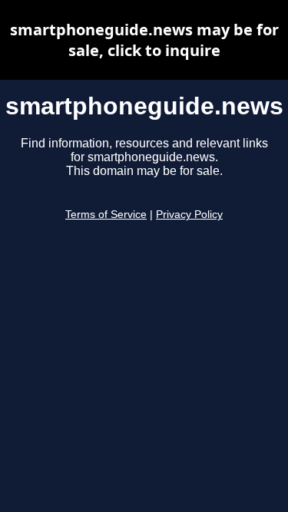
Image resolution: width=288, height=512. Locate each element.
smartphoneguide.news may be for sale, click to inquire (144, 40)
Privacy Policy (189, 214)
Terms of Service (106, 214)
